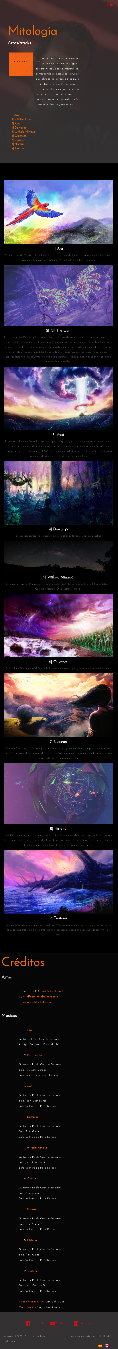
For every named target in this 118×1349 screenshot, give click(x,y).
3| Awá (16, 123)
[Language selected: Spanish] (105, 1345)
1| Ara (15, 115)
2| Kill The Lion (21, 119)
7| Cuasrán (18, 140)
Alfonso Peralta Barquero (42, 996)
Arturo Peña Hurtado (50, 991)
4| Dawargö (19, 127)
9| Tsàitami (18, 148)
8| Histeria (18, 144)
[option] (108, 1345)
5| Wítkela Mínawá (24, 131)
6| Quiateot (19, 136)
